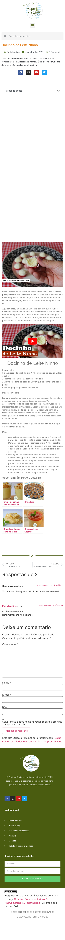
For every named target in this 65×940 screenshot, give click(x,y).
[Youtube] (36, 72)
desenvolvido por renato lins (32, 917)
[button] (32, 25)
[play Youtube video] (32, 341)
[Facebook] (20, 72)
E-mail (6, 694)
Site (4, 707)
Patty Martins (9, 606)
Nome (6, 682)
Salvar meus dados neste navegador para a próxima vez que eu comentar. (32, 722)
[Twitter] (44, 72)
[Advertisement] (32, 131)
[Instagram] (28, 72)
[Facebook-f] (7, 798)
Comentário (10, 644)
